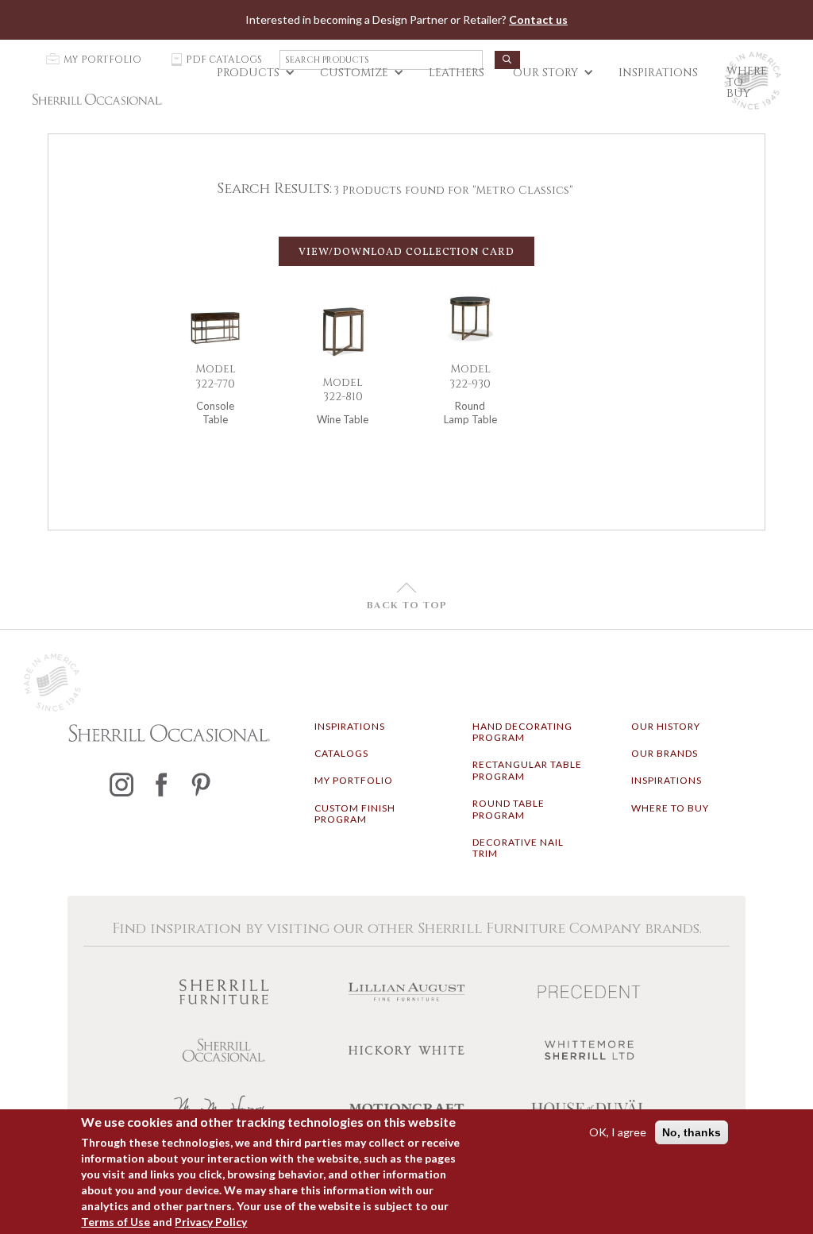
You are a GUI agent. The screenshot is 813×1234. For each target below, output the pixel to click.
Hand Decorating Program (522, 731)
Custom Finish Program (354, 813)
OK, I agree (617, 1132)
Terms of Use (115, 1221)
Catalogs (341, 753)
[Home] (97, 99)
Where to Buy (670, 808)
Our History (665, 726)
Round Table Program (508, 808)
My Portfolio (353, 780)
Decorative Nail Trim (518, 847)
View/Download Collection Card (406, 252)
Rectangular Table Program (527, 769)
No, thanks (691, 1132)
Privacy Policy (211, 1221)
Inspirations (349, 726)
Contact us (538, 19)
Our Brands (664, 753)
